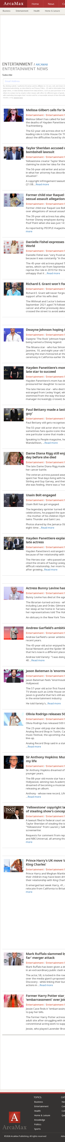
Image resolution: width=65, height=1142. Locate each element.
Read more (42, 184)
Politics (37, 1124)
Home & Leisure (52, 10)
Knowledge (39, 1119)
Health (37, 10)
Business (6, 10)
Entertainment (22, 10)
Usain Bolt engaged (41, 495)
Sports (37, 1128)
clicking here (18, 98)
